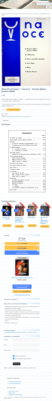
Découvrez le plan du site (15, 381)
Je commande (28, 247)
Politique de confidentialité (15, 394)
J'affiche (22, 243)
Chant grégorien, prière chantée (23, 358)
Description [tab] (6, 120)
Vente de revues (10, 13)
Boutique (4, 13)
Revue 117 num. (27, 116)
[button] (48, 19)
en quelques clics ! (22, 286)
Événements (12, 393)
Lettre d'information (20, 356)
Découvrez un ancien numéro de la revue (22, 279)
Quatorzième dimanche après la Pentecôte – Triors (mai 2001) (21, 332)
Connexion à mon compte (43, 4)
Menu (48, 7)
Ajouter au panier (13, 109)
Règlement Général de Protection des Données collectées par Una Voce (29, 397)
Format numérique (18, 13)
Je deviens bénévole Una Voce (22, 295)
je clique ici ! (22, 291)
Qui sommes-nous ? (14, 391)
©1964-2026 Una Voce (9, 397)
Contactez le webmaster (15, 383)
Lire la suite (7, 225)
